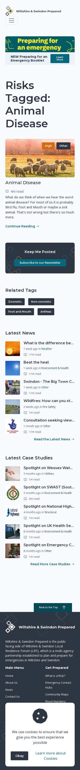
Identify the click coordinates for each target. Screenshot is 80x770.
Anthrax (45, 311)
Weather (46, 349)
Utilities (49, 474)
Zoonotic (15, 301)
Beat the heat (36, 362)
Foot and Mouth (19, 311)
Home (9, 676)
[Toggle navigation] (11, 20)
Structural (50, 512)
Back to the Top (48, 607)
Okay (19, 756)
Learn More (59, 58)
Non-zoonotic (41, 301)
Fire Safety (49, 407)
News (9, 690)
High (48, 145)
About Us (11, 683)
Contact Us (12, 696)
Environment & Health (55, 368)
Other (63, 145)
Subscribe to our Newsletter (40, 262)
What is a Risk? (55, 676)
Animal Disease (23, 182)
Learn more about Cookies (50, 756)
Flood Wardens (55, 701)
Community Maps (57, 694)
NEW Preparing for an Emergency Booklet (29, 58)
